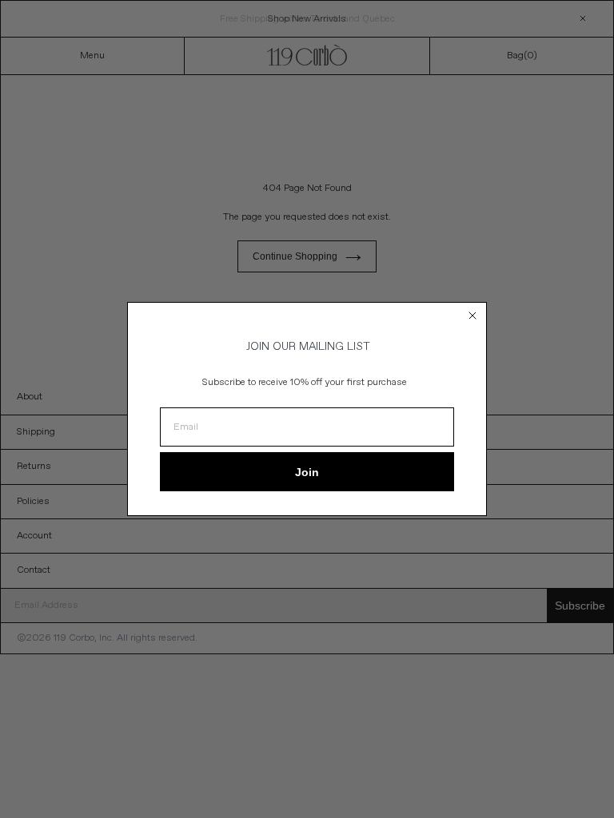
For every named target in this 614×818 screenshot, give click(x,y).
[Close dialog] (472, 316)
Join (307, 472)
